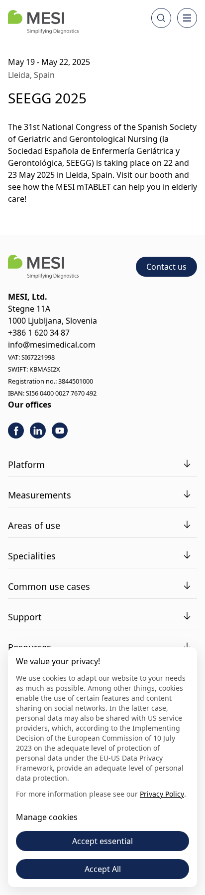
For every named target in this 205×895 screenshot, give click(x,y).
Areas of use (34, 525)
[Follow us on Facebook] (16, 431)
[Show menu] (187, 18)
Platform (26, 464)
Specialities (32, 556)
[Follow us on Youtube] (60, 431)
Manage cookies (47, 817)
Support (25, 617)
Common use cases (49, 586)
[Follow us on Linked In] (38, 431)
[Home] (43, 22)
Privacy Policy (162, 794)
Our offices (29, 404)
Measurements (39, 495)
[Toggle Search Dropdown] (161, 18)
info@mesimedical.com (52, 344)
